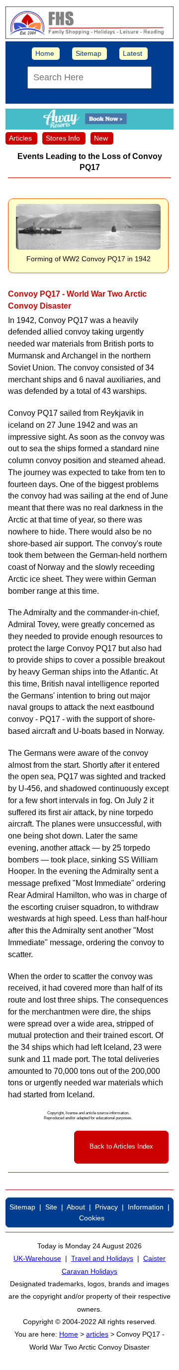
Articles (20, 138)
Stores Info (63, 138)
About (76, 1207)
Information (146, 1207)
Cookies (91, 1218)
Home (44, 53)
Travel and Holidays (102, 1258)
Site (51, 1207)
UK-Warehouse (37, 1258)
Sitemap (88, 53)
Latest (132, 53)
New (101, 138)
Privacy (106, 1207)
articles (97, 1334)
